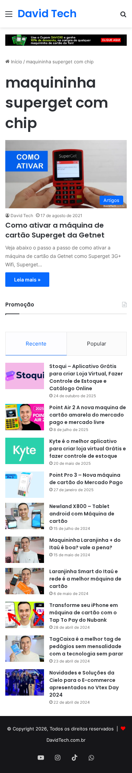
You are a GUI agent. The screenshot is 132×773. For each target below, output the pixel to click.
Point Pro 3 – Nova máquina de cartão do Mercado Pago (86, 478)
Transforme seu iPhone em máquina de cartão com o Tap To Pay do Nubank (83, 612)
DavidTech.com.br (66, 740)
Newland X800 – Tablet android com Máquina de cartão (81, 514)
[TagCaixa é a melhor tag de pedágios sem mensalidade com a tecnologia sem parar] (24, 648)
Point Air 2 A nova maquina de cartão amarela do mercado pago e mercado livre (87, 415)
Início (16, 61)
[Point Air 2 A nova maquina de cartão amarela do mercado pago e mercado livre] (24, 417)
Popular (96, 343)
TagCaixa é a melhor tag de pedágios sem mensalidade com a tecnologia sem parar (86, 646)
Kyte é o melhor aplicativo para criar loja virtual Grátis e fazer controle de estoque (87, 449)
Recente (36, 343)
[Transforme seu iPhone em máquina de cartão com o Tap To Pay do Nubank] (24, 615)
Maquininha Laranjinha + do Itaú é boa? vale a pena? (85, 544)
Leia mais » (27, 280)
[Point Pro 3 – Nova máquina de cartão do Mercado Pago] (24, 484)
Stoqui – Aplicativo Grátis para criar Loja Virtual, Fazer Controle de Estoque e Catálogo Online (86, 377)
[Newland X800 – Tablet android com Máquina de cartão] (24, 516)
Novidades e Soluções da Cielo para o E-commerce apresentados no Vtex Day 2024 (84, 683)
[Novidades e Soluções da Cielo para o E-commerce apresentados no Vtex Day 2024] (24, 682)
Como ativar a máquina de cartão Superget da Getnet (55, 230)
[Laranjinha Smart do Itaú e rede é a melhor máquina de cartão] (24, 581)
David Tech (22, 215)
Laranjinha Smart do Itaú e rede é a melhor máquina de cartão (85, 579)
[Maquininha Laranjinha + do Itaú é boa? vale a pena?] (24, 550)
